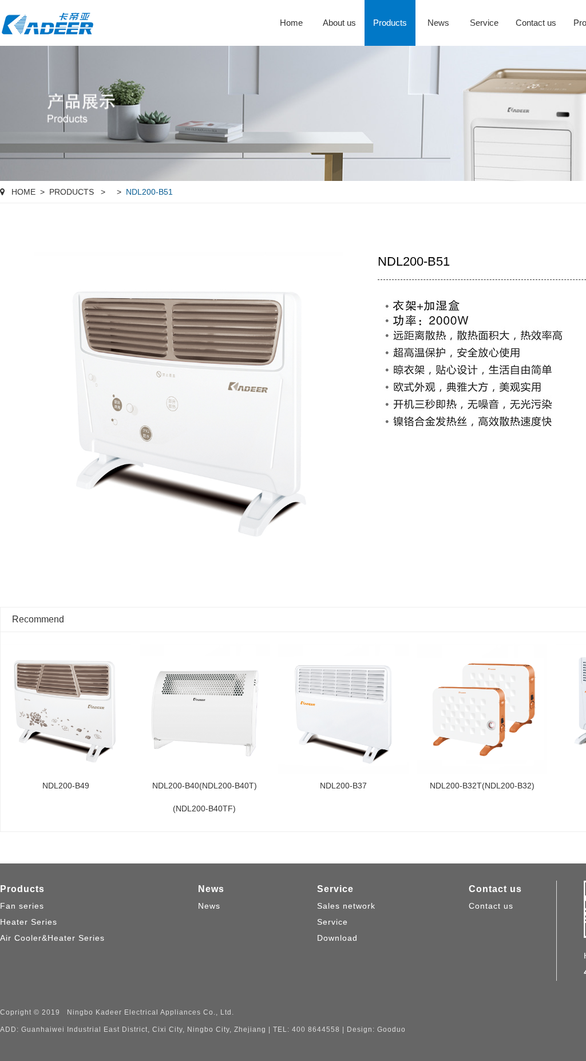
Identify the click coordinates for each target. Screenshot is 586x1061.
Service (484, 22)
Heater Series (28, 921)
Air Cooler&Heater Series (52, 937)
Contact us (536, 22)
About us (339, 22)
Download (337, 937)
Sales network (346, 905)
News (438, 22)
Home (291, 22)
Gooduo (391, 1029)
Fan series (22, 905)
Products (390, 22)
